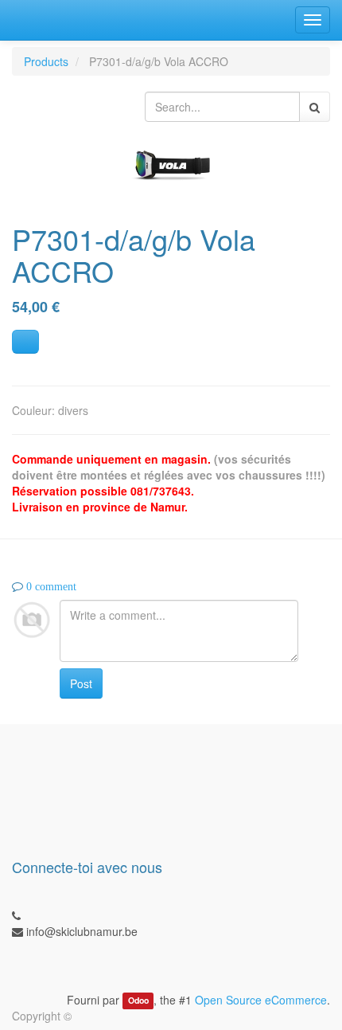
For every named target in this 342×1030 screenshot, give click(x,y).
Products (46, 61)
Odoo (138, 1001)
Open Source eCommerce (261, 1000)
